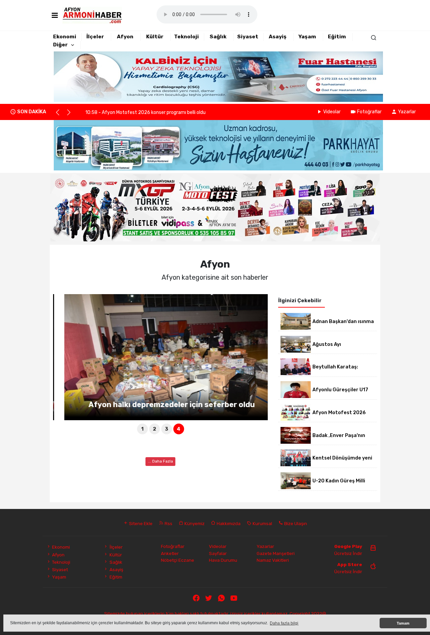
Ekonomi (64, 37)
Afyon (125, 37)
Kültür (155, 37)
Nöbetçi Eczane (177, 560)
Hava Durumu (223, 560)
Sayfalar (218, 553)
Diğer (60, 45)
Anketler (170, 553)
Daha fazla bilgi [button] (284, 623)
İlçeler (95, 37)
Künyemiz (194, 523)
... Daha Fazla (160, 461)
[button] (60, 115)
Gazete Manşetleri (276, 553)
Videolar (332, 112)
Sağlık (218, 37)
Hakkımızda (228, 523)
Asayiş (278, 37)
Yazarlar (407, 112)
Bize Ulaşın (295, 523)
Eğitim (337, 37)
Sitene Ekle (140, 523)
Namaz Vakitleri (273, 560)
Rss (168, 523)
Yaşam (307, 37)
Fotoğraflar (369, 112)
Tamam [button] (403, 623)
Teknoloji (186, 37)
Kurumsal (262, 523)
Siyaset (247, 37)
